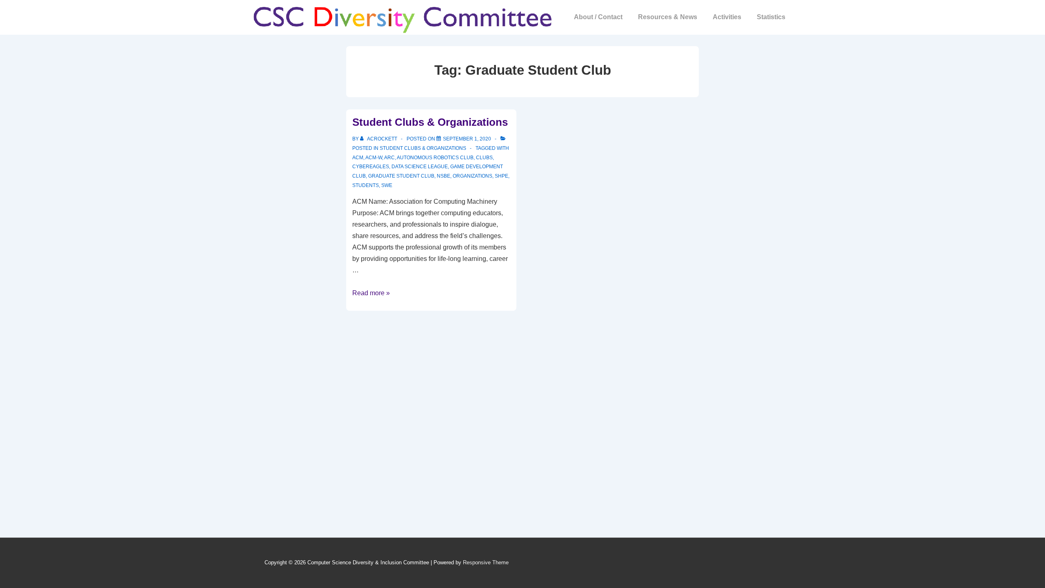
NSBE (443, 176)
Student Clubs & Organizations (430, 122)
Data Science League (419, 166)
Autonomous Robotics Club (435, 157)
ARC (389, 157)
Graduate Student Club (401, 176)
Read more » (371, 293)
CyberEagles (370, 166)
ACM (357, 157)
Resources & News (667, 16)
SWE (386, 185)
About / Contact (598, 16)
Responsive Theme (486, 562)
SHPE (501, 176)
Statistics (771, 16)
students (365, 185)
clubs (484, 157)
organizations (472, 176)
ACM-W (373, 157)
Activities (727, 16)
